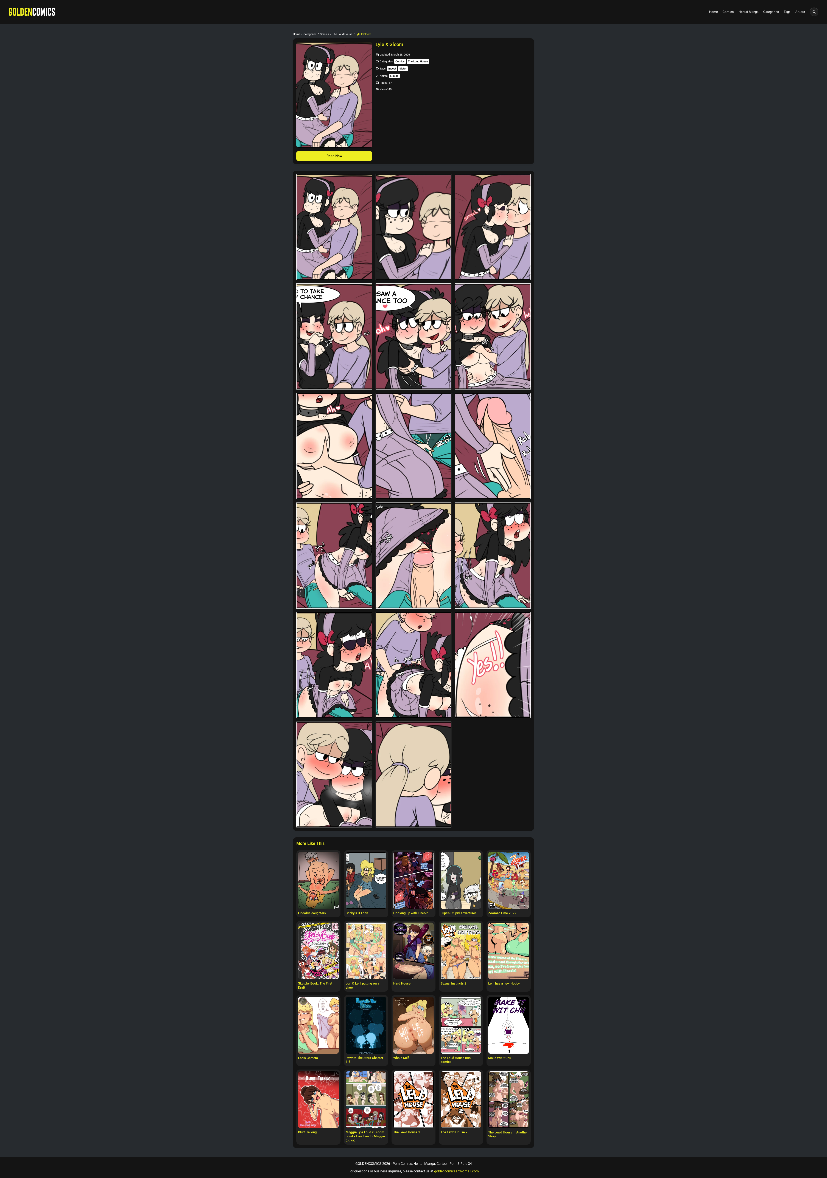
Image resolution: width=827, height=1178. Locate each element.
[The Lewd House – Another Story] (508, 1099)
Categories (771, 12)
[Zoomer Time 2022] (508, 880)
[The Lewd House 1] (413, 1099)
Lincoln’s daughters (312, 913)
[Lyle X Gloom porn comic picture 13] (334, 665)
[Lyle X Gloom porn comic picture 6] (492, 336)
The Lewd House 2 (454, 1132)
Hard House (401, 983)
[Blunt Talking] (318, 1099)
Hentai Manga (748, 12)
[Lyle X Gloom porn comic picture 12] (492, 555)
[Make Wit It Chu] (508, 1025)
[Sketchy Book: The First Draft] (318, 951)
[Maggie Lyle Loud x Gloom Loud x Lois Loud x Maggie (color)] (366, 1099)
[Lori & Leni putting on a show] (366, 951)
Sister (403, 68)
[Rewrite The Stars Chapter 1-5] (366, 1025)
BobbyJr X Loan (357, 913)
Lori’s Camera (308, 1058)
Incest (392, 68)
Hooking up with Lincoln (410, 913)
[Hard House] (413, 951)
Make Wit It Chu (499, 1058)
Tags (787, 12)
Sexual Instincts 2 (453, 983)
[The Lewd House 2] (461, 1099)
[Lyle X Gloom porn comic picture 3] (492, 227)
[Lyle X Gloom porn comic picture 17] (413, 774)
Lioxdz (394, 75)
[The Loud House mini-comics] (461, 1025)
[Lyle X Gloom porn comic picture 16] (334, 774)
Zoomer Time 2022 (502, 913)
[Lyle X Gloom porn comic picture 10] (334, 555)
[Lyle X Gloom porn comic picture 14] (413, 665)
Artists (800, 12)
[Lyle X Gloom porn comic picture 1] (334, 227)
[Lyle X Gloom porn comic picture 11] (413, 555)
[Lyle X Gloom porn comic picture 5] (413, 336)
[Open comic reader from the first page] (334, 95)
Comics (728, 12)
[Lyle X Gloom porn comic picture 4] (334, 336)
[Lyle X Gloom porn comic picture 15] (492, 665)
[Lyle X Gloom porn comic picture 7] (334, 446)
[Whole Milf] (413, 1025)
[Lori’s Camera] (318, 1025)
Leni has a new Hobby (504, 983)
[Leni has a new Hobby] (508, 951)
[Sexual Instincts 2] (461, 951)
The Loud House (342, 34)
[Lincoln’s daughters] (318, 880)
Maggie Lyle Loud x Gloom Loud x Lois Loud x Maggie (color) (365, 1136)
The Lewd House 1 (406, 1132)
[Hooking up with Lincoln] (413, 880)
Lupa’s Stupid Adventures (459, 913)
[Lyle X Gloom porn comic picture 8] (413, 446)
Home (713, 12)
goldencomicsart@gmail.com (456, 1171)
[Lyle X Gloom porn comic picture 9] (492, 446)
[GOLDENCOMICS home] (32, 11)
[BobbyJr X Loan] (366, 880)
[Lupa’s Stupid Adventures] (461, 880)
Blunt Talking (307, 1132)
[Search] (814, 12)
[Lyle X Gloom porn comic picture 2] (413, 227)
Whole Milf (401, 1058)
